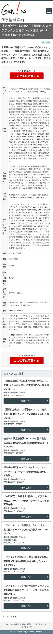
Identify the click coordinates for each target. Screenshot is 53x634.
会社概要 (14, 624)
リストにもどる (10, 616)
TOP (7, 624)
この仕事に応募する (26, 75)
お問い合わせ (41, 624)
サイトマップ (26, 627)
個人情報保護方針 (27, 624)
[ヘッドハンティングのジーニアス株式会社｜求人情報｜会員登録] (13, 8)
